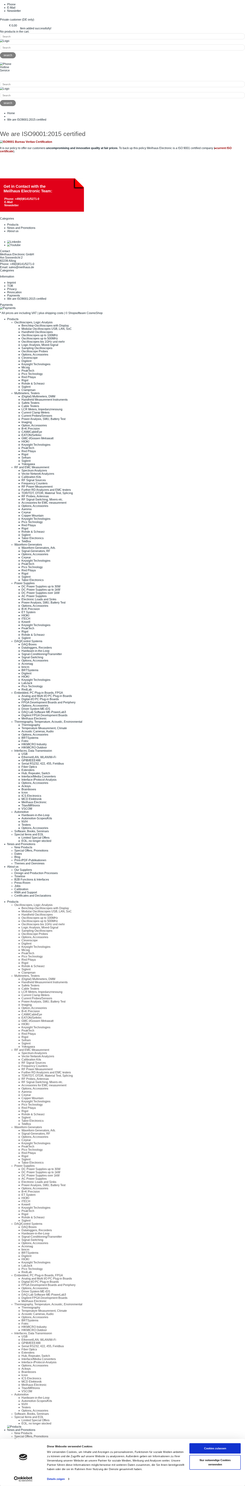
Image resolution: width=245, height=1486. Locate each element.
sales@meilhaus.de (21, 267)
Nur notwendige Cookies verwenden (215, 1462)
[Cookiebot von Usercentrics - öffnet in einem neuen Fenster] (23, 1479)
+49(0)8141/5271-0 (12, 76)
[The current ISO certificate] (26, 141)
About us (12, 231)
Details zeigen (56, 1478)
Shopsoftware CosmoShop (85, 313)
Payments (13, 295)
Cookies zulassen (215, 1448)
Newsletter (14, 10)
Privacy (12, 289)
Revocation (14, 292)
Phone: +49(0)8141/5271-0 (21, 198)
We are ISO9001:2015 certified (26, 298)
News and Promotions (21, 227)
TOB (10, 285)
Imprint (11, 282)
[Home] (4, 40)
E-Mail (8, 202)
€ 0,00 (13, 25)
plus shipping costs (51, 313)
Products (12, 224)
